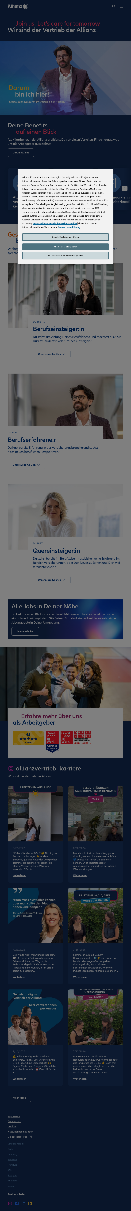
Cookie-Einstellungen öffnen (65, 237)
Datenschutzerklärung (69, 227)
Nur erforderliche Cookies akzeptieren (65, 255)
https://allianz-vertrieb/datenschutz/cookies (55, 223)
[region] (65, 216)
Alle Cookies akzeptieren (65, 247)
